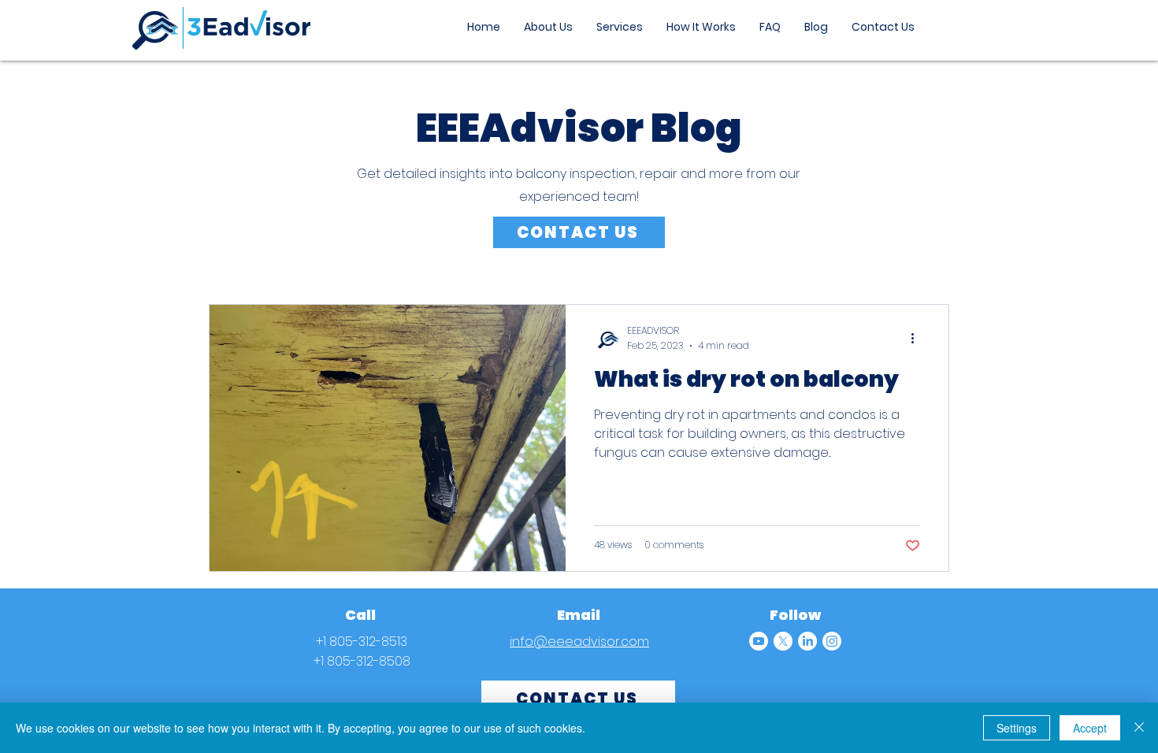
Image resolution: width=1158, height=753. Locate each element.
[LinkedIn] (807, 641)
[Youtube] (758, 641)
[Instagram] (831, 641)
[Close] (1139, 727)
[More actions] (917, 337)
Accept (1090, 728)
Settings (1017, 728)
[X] (783, 641)
